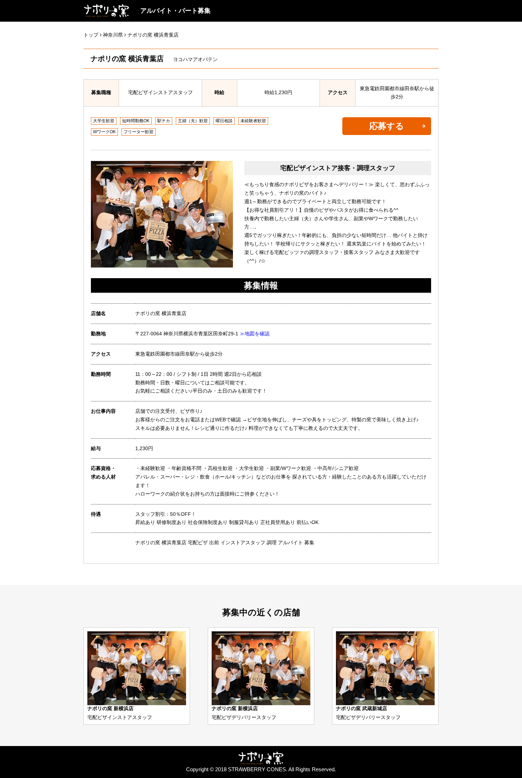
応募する (386, 126)
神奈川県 (113, 35)
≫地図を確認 (255, 333)
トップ (90, 35)
